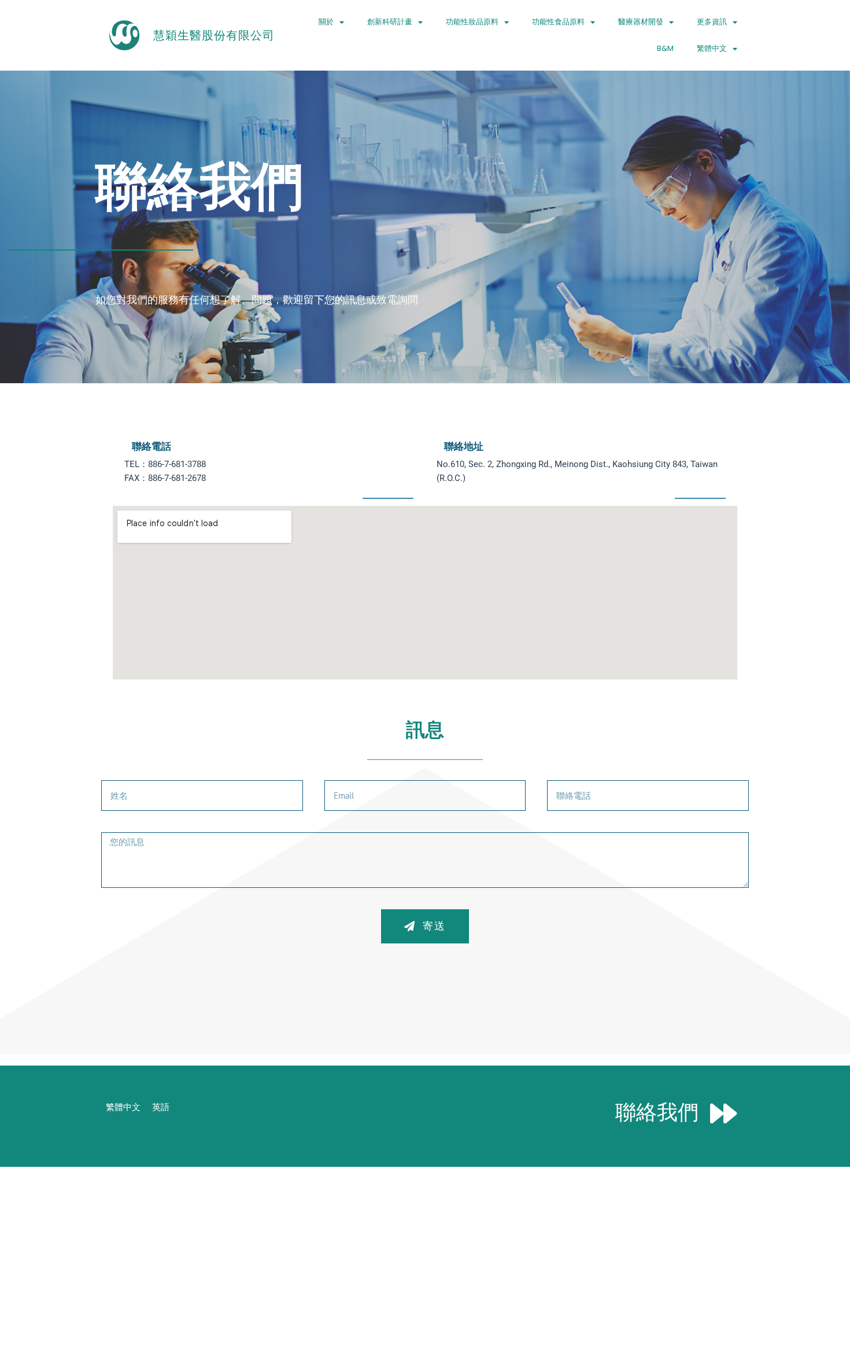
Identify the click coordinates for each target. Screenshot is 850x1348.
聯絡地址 (463, 446)
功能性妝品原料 (472, 21)
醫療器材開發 (640, 21)
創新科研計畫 (389, 21)
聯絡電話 (151, 446)
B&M (665, 48)
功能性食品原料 (558, 21)
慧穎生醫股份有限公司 (214, 35)
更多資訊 (712, 21)
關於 (326, 21)
